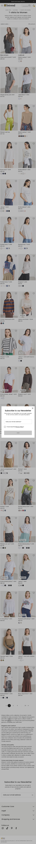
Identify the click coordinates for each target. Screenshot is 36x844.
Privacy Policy (19, 427)
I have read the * (15, 427)
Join (18, 433)
